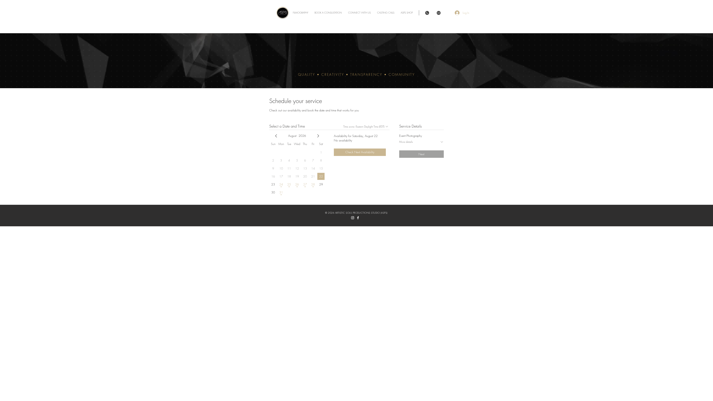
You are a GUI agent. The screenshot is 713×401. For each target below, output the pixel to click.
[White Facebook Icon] (358, 218)
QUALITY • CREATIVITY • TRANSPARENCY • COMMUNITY (356, 74)
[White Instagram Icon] (353, 218)
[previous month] (276, 136)
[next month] (318, 136)
